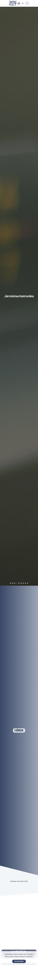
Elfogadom (19, 961)
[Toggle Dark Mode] (27, 3)
